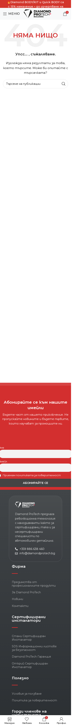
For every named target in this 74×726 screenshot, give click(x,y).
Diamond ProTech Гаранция (31, 656)
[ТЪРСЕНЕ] (63, 83)
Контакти (20, 606)
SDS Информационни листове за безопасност (34, 648)
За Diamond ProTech (26, 592)
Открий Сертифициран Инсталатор (30, 665)
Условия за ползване (27, 693)
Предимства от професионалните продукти (34, 583)
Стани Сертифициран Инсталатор (29, 637)
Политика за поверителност (34, 700)
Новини (17, 599)
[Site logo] (37, 13)
